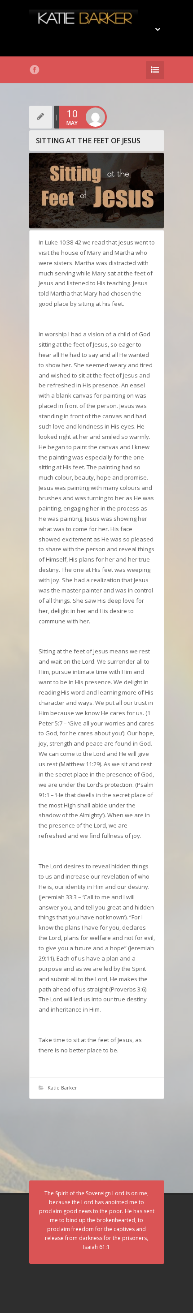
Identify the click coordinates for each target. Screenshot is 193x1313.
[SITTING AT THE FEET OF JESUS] (96, 190)
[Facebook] (34, 69)
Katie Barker (62, 1087)
